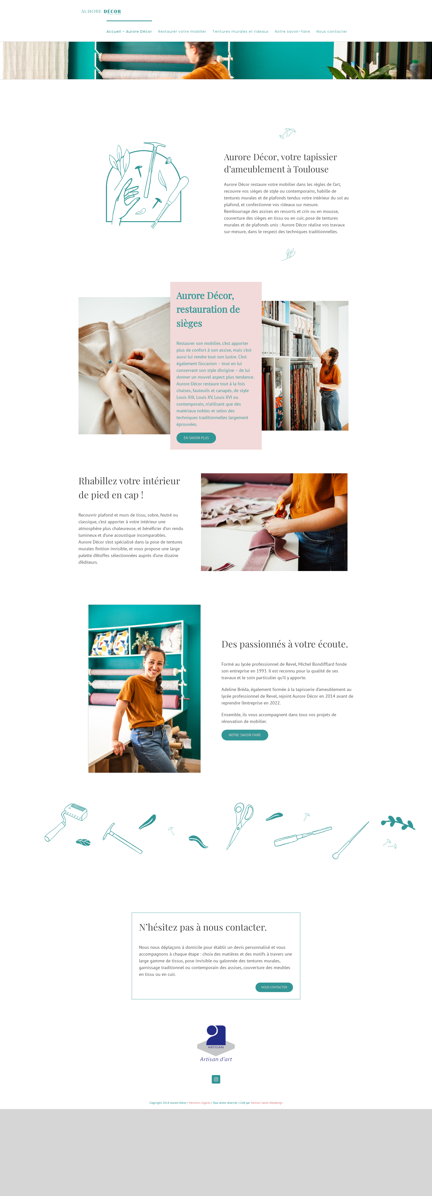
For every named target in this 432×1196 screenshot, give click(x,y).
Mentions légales (199, 1103)
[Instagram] (216, 1079)
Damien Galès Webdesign (267, 1103)
